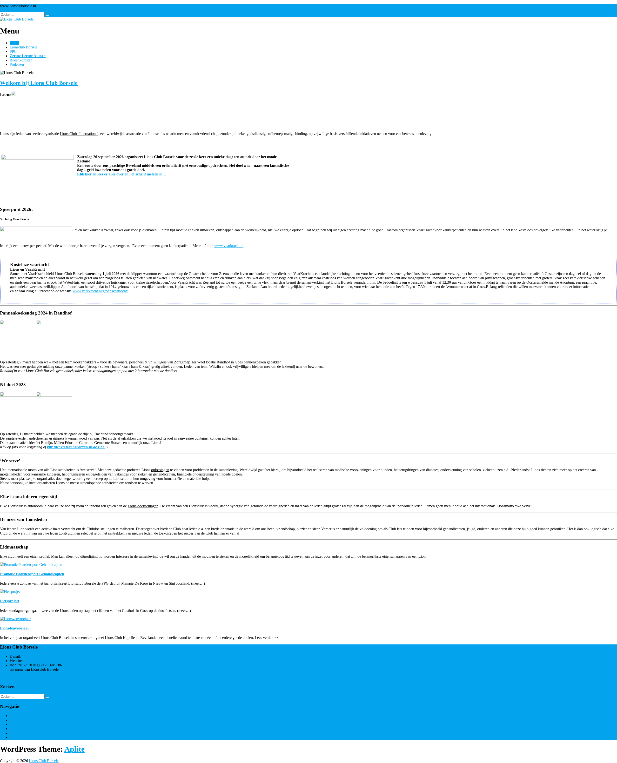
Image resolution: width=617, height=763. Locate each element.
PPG (13, 51)
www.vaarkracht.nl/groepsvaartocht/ (100, 291)
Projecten (17, 64)
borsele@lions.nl (34, 656)
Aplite (74, 749)
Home (14, 43)
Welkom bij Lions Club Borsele (39, 83)
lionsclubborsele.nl (38, 661)
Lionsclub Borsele (23, 47)
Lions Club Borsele (44, 761)
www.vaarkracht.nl (228, 246)
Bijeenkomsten (21, 60)
